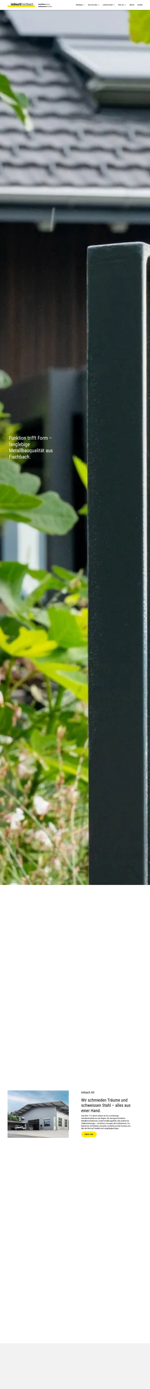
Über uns (88, 1134)
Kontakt (140, 5)
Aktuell (131, 5)
